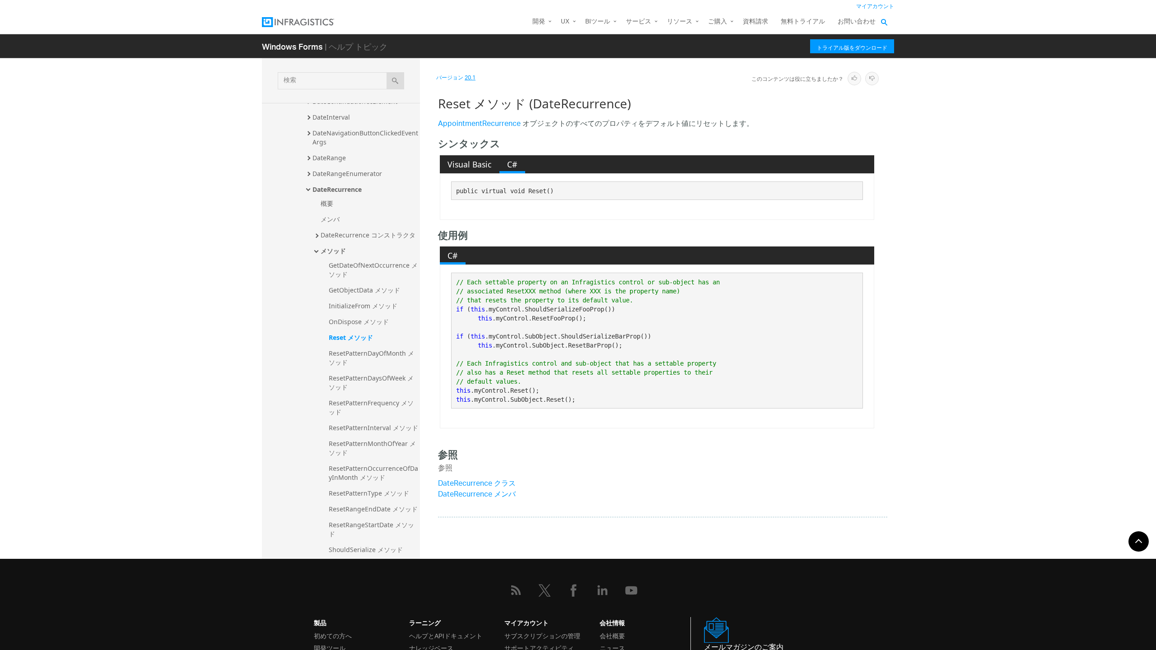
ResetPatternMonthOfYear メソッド (372, 448)
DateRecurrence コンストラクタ (368, 235)
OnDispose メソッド (359, 321)
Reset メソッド (351, 337)
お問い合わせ (857, 22)
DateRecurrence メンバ (477, 495)
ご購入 (717, 22)
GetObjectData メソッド (364, 290)
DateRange (329, 157)
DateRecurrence (337, 189)
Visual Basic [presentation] (469, 164)
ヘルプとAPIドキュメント (445, 635)
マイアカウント (875, 6)
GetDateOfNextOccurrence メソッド (373, 270)
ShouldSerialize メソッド (366, 549)
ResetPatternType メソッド (369, 493)
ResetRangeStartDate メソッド (371, 529)
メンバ (330, 219)
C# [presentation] (512, 164)
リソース (679, 22)
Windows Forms (292, 46)
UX (565, 22)
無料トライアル (803, 22)
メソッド (333, 250)
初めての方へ (333, 635)
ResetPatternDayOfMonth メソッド (371, 358)
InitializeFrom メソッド (363, 306)
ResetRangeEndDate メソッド (373, 509)
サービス (638, 22)
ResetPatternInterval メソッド (373, 427)
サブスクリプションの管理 (542, 635)
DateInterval (331, 117)
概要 (327, 203)
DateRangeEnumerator (347, 173)
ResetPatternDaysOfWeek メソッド (371, 382)
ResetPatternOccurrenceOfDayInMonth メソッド (373, 473)
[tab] (469, 164)
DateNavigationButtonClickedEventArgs (365, 137)
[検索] (395, 80)
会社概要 (612, 635)
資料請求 (755, 22)
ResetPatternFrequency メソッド (371, 407)
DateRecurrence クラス (477, 484)
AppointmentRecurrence (479, 124)
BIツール (597, 22)
